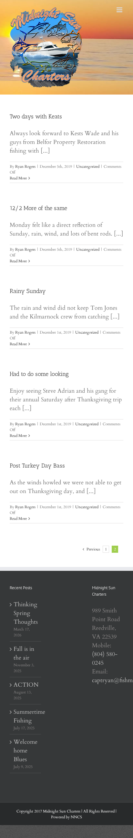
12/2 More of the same (38, 208)
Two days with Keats (36, 116)
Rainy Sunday (28, 291)
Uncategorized (87, 166)
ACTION (26, 685)
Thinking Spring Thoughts (26, 613)
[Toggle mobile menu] (120, 9)
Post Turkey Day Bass (37, 465)
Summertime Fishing (26, 716)
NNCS (76, 817)
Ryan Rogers (25, 166)
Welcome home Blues (25, 750)
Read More (18, 178)
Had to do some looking (39, 374)
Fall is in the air (24, 653)
